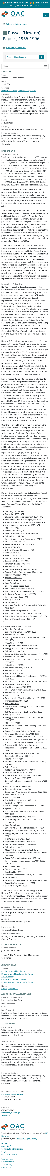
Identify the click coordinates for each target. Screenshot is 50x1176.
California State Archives (16, 24)
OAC (13, 14)
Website (4, 1115)
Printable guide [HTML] (16, 47)
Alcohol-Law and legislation (13, 971)
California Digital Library (26, 1138)
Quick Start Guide (9, 1154)
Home (4, 1143)
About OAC (6, 1146)
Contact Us (6, 1167)
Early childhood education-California (17, 982)
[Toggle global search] (46, 15)
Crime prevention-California (13, 979)
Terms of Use (7, 1159)
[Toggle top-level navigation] (39, 15)
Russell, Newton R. (9, 988)
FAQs (3, 1151)
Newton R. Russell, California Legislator (18, 90)
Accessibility (6, 1164)
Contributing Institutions (12, 1149)
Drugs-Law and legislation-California (17, 974)
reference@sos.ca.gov (11, 1112)
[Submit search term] (41, 57)
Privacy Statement (9, 1161)
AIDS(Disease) (7, 976)
